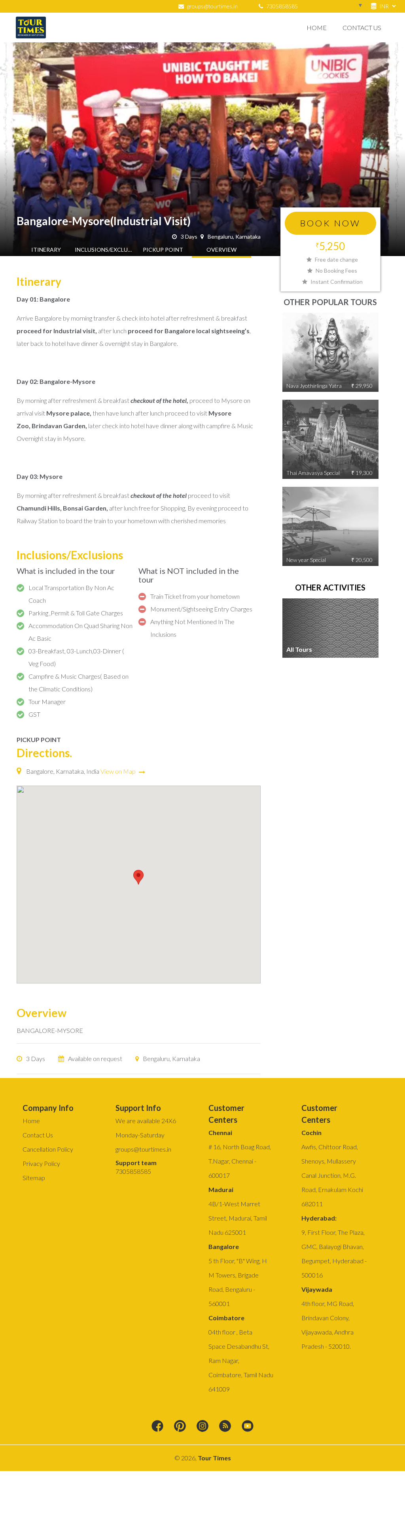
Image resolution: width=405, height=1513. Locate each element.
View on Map (118, 771)
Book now (330, 223)
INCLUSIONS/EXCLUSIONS (104, 249)
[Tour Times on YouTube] (248, 1426)
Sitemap (34, 1177)
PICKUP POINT (163, 249)
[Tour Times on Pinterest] (180, 1426)
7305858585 (281, 6)
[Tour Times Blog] (225, 1426)
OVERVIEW (221, 249)
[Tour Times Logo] (31, 27)
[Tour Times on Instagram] (202, 1426)
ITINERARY (46, 249)
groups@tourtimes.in (212, 6)
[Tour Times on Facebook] (157, 1426)
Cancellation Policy (48, 1149)
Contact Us (362, 27)
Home (317, 27)
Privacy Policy (41, 1163)
